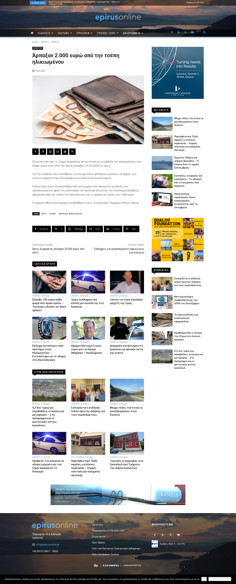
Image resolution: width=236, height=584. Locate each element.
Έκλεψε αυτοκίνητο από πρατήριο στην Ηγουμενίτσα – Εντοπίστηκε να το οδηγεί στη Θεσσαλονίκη (49, 352)
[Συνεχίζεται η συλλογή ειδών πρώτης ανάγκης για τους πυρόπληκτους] (88, 390)
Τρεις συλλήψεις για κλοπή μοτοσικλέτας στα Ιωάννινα (87, 303)
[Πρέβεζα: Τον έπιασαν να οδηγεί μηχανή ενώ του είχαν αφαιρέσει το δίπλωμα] (49, 443)
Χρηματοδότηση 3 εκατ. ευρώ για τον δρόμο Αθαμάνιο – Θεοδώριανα (86, 349)
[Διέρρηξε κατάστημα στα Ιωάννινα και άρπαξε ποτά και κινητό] (127, 328)
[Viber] (72, 151)
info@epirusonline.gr (47, 544)
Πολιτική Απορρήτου (220, 579)
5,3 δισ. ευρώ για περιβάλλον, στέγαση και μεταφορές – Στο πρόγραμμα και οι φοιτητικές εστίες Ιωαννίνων (48, 416)
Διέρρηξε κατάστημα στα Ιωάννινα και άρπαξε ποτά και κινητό (126, 349)
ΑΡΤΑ (44, 213)
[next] (144, 3)
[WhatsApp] (50, 151)
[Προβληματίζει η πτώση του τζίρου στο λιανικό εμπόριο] (162, 338)
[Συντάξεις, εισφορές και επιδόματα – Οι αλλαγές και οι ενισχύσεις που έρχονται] (162, 181)
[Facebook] (172, 32)
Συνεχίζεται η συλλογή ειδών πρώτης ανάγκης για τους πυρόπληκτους (88, 411)
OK (204, 579)
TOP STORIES (77, 457)
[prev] (139, 3)
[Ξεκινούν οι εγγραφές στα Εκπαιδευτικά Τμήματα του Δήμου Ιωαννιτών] (127, 443)
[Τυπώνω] (65, 151)
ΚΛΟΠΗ (52, 213)
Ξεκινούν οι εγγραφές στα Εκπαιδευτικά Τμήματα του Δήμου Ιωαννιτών (126, 464)
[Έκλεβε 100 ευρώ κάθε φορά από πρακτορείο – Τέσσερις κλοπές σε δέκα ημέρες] (49, 282)
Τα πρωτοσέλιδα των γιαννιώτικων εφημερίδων (186, 318)
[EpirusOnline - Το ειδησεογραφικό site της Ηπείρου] (118, 17)
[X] (185, 32)
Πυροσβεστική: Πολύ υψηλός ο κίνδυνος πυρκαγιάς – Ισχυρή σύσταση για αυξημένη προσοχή (85, 468)
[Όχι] (232, 579)
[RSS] (178, 32)
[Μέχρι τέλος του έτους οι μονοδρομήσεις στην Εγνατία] (127, 390)
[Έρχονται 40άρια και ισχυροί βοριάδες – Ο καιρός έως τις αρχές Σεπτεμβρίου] (162, 163)
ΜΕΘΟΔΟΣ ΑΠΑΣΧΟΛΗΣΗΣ (71, 213)
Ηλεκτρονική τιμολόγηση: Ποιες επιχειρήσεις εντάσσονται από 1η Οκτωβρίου (185, 200)
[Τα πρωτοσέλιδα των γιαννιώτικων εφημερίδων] (162, 320)
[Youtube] (192, 32)
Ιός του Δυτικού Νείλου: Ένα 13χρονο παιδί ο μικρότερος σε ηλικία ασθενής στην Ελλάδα (88, 3)
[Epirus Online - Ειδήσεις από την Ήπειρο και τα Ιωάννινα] (58, 525)
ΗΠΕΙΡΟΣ (55, 42)
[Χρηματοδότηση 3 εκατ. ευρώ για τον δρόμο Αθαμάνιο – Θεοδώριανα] (88, 328)
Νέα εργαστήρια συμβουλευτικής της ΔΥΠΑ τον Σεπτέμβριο (186, 300)
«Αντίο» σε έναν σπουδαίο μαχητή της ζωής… (126, 301)
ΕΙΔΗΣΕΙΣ (45, 42)
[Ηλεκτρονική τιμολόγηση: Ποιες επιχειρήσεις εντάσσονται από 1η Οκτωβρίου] (162, 199)
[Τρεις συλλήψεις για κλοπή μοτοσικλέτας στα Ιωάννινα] (88, 282)
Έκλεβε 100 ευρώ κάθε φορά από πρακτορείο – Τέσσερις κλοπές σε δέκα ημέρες (49, 305)
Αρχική (35, 42)
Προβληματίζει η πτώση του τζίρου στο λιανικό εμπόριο (188, 336)
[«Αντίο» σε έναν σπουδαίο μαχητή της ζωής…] (127, 282)
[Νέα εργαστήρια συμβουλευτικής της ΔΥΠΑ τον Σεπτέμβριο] (162, 302)
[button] (204, 32)
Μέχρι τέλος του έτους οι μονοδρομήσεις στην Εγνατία (126, 411)
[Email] (57, 151)
